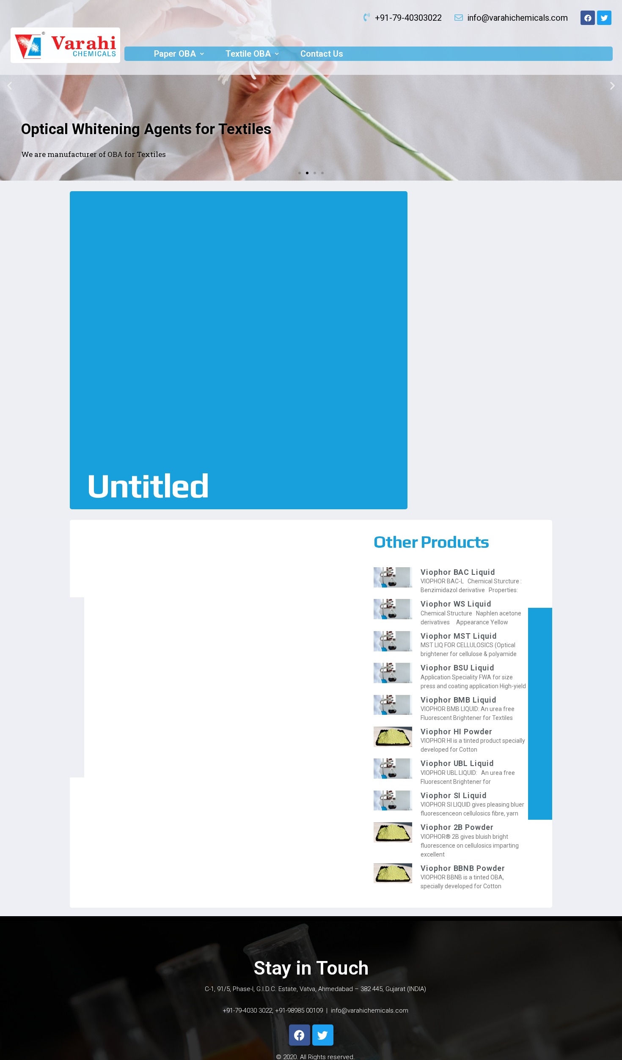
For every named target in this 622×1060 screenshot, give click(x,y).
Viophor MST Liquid (458, 636)
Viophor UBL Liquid (457, 763)
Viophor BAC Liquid (458, 572)
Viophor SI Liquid (453, 795)
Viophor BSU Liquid (457, 667)
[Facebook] (588, 18)
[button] (299, 173)
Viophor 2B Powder (457, 827)
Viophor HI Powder (456, 731)
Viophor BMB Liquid (458, 699)
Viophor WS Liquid (456, 603)
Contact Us (321, 54)
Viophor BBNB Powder (463, 868)
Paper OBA (175, 54)
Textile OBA (248, 54)
